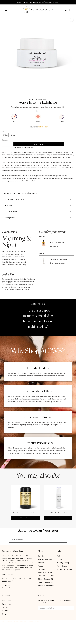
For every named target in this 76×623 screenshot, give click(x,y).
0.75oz (5, 135)
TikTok (5, 607)
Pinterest (6, 614)
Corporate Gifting (64, 569)
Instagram (6, 601)
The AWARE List (45, 559)
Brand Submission (46, 586)
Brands (41, 563)
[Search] (66, 10)
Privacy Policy (63, 563)
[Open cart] (70, 10)
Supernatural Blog (46, 572)
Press (40, 566)
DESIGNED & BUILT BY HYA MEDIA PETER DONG (20, 622)
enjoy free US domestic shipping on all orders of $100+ (38, 2)
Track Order (62, 566)
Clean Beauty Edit (46, 579)
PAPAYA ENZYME (12, 212)
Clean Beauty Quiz (46, 582)
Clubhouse (7, 611)
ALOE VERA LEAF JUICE (14, 200)
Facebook (6, 604)
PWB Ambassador (46, 576)
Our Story (42, 556)
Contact (60, 559)
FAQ (58, 556)
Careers (41, 569)
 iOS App (6, 585)
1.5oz (13, 135)
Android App (7, 588)
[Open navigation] (6, 10)
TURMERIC (9, 206)
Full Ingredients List (12, 218)
